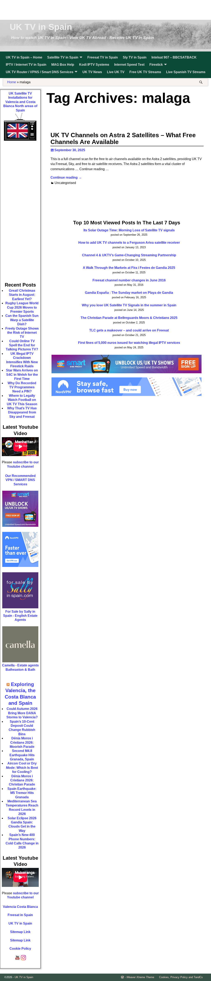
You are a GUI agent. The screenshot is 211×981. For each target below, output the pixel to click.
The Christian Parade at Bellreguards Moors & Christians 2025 (129, 318)
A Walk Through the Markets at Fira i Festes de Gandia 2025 (129, 267)
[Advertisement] (105, 9)
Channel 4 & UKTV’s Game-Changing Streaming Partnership (129, 255)
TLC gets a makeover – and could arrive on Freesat (129, 330)
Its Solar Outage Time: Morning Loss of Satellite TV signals (129, 230)
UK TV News (92, 72)
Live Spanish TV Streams (185, 72)
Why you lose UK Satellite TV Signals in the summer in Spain (129, 305)
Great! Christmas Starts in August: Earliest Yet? (22, 295)
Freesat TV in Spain (102, 57)
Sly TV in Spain (135, 57)
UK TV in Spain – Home (24, 57)
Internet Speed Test (129, 64)
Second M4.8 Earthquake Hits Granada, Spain (22, 755)
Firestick (156, 64)
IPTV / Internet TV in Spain (26, 64)
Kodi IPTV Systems (94, 64)
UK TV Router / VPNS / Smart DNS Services (39, 72)
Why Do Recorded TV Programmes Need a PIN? (22, 387)
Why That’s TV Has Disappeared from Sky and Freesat (22, 412)
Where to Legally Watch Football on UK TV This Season (22, 400)
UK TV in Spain (41, 27)
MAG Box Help (62, 64)
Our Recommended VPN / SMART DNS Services (20, 480)
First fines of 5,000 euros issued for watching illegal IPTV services (129, 342)
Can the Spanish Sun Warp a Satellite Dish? (22, 320)
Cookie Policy (20, 948)
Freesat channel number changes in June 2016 (129, 280)
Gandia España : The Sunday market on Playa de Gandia (129, 292)
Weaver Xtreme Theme (140, 977)
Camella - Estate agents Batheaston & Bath (20, 667)
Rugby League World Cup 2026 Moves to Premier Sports (22, 307)
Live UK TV (115, 72)
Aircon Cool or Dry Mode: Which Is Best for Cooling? (22, 768)
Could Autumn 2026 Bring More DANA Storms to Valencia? (22, 713)
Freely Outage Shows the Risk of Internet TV (22, 333)
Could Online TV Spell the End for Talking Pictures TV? (22, 345)
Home (11, 82)
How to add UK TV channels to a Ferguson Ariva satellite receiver (129, 242)
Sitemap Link (20, 932)
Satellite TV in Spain (62, 57)
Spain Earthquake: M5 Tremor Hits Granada (21, 793)
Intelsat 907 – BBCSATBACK (174, 57)
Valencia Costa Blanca (20, 906)
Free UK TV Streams (145, 72)
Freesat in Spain (20, 915)
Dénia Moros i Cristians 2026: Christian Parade (22, 780)
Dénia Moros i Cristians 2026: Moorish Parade (22, 742)
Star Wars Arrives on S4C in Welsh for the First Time (22, 374)
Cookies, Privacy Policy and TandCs (181, 977)
